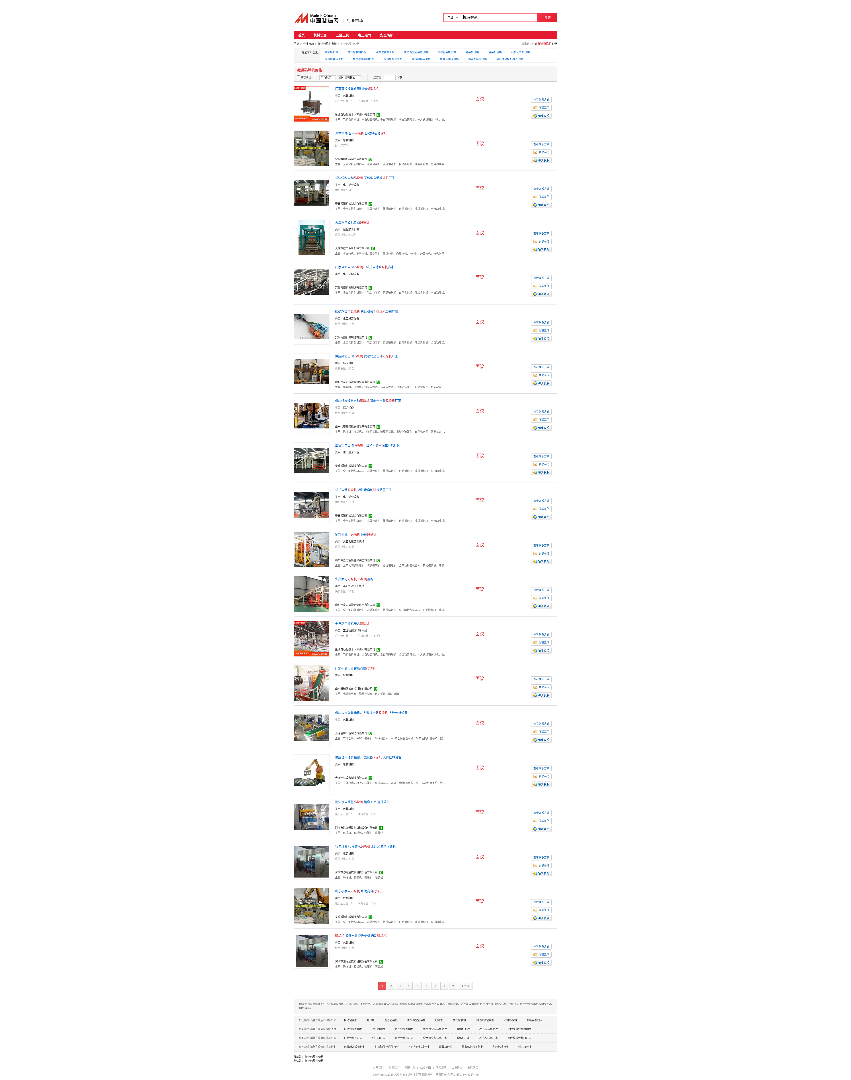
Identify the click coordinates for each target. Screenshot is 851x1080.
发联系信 (544, 108)
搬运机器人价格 (421, 59)
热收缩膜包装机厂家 (519, 1038)
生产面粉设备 (354, 579)
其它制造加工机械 (353, 541)
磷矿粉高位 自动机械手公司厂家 (366, 311)
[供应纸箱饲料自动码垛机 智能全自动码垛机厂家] (311, 415)
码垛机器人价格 (334, 59)
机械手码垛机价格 (363, 59)
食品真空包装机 (416, 1020)
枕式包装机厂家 (488, 1038)
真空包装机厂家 (404, 1038)
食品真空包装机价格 (416, 52)
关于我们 (378, 1068)
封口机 (371, 1020)
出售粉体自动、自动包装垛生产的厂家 (367, 445)
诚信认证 (306, 77)
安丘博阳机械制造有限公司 (351, 159)
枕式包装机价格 (357, 52)
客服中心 (409, 1068)
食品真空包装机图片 (435, 1029)
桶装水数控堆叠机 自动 (360, 935)
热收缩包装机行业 (472, 1047)
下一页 (465, 986)
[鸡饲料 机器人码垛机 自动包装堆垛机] (311, 148)
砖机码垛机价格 (520, 52)
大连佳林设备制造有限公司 (351, 733)
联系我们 (394, 1068)
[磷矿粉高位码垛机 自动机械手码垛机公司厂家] (311, 326)
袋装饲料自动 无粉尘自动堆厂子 (365, 178)
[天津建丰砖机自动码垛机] (312, 237)
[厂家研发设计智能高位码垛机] (311, 683)
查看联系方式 (541, 100)
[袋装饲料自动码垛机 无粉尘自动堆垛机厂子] (311, 192)
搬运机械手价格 (477, 59)
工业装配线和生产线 (355, 630)
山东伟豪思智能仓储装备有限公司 (355, 382)
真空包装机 (391, 1020)
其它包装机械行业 (418, 1047)
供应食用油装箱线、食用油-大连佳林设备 (368, 757)
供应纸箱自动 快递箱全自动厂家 (366, 356)
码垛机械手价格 (393, 59)
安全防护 (386, 35)
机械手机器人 (535, 1020)
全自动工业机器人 (352, 623)
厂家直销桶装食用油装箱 (357, 88)
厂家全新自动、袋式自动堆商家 (364, 267)
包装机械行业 (501, 1047)
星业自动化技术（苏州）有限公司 (355, 114)
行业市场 (355, 20)
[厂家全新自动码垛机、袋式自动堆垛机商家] (311, 282)
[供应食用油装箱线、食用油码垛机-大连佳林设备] (311, 772)
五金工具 (342, 35)
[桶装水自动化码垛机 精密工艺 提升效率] (311, 817)
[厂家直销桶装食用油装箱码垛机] (311, 103)
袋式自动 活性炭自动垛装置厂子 (363, 490)
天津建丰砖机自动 (352, 222)
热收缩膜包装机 (485, 1020)
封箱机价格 (331, 52)
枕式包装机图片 (488, 1029)
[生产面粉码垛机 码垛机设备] (311, 594)
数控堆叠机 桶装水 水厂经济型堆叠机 (365, 846)
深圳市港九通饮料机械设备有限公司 (356, 828)
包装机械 (348, 96)
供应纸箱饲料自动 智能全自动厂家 (368, 401)
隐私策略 (441, 1068)
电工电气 (364, 35)
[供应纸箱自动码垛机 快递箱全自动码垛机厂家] (311, 371)
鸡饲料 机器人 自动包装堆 (360, 133)
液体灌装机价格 (385, 52)
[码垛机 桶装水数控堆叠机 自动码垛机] (312, 950)
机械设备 (320, 35)
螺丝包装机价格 (446, 52)
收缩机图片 (463, 1029)
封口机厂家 (378, 1038)
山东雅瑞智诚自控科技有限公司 (353, 689)
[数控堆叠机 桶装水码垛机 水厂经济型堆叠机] (311, 861)
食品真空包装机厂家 (435, 1038)
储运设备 (348, 363)
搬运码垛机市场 (327, 44)
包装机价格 (495, 52)
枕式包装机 (459, 1020)
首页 (301, 35)
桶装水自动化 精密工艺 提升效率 (362, 802)
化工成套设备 (351, 185)
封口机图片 (378, 1029)
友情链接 (472, 1068)
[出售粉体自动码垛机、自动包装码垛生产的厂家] (311, 460)
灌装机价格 (472, 52)
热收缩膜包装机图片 (519, 1029)
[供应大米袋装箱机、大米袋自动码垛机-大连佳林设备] (311, 727)
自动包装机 (350, 1020)
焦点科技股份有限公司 (407, 1074)
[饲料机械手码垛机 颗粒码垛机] (311, 549)
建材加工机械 (351, 229)
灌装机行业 (445, 1047)
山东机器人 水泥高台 (359, 891)
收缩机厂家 (463, 1038)
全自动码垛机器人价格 (509, 59)
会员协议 (457, 1068)
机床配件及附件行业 (387, 1047)
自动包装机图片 (353, 1029)
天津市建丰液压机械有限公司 (352, 248)
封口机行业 (524, 1047)
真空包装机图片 (404, 1029)
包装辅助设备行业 (354, 1047)
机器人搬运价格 (449, 59)
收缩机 (439, 1020)
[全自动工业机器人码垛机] (311, 638)
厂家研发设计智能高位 (355, 668)
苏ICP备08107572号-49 (464, 1074)
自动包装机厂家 (353, 1038)
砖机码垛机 (510, 1020)
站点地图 (425, 1068)
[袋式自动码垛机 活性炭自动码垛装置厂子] (311, 505)
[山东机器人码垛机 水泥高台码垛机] (311, 906)
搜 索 (547, 18)
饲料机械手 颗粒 (355, 534)
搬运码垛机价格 (314, 1057)
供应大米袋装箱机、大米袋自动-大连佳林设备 (371, 713)
